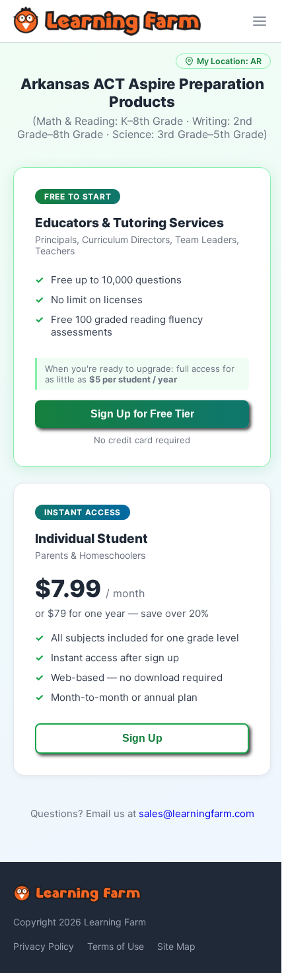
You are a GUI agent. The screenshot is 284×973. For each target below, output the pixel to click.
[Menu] (259, 21)
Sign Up (142, 738)
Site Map (176, 946)
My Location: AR (229, 61)
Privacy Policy (43, 946)
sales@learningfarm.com (196, 813)
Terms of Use (115, 946)
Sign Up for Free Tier (142, 413)
